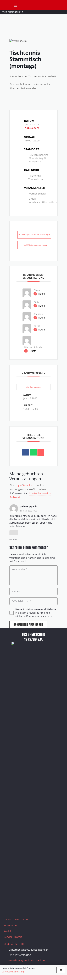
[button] (62, 5)
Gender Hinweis (13, 936)
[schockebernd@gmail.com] (27, 332)
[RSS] (42, 909)
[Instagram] (16, 909)
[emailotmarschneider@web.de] (27, 296)
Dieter (37, 302)
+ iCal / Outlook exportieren (34, 244)
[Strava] (33, 909)
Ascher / (38, 314)
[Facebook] (8, 909)
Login (18, 485)
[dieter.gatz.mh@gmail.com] (27, 308)
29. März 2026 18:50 (28, 510)
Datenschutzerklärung (16, 919)
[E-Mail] (40, 452)
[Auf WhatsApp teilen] (33, 452)
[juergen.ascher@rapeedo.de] (27, 320)
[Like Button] (13, 532)
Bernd (37, 326)
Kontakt (8, 931)
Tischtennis (35, 175)
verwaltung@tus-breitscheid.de (26, 960)
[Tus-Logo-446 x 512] (5, 5)
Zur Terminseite (33, 387)
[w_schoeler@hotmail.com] (27, 343)
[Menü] (15, 5)
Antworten (14, 539)
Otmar (37, 290)
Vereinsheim (35, 179)
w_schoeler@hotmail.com (43, 202)
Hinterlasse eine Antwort (30, 495)
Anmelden (28, 485)
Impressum (10, 925)
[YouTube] (25, 909)
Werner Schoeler (33, 347)
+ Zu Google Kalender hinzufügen (34, 234)
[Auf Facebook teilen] (25, 452)
